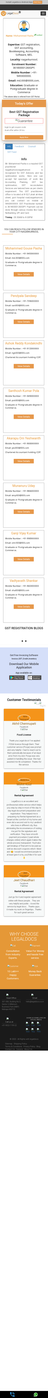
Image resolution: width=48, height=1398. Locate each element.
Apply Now (24, 137)
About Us (28, 1046)
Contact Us (10, 1046)
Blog (38, 1043)
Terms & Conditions (13, 1043)
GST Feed (11, 152)
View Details (24, 274)
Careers (19, 1046)
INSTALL (37, 2)
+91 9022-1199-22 (9, 1022)
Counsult (32, 146)
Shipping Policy (20, 1041)
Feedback (19, 146)
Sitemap (8, 1041)
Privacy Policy (29, 1043)
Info (9, 146)
